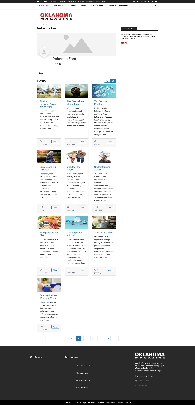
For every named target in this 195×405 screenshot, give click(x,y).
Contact (104, 1)
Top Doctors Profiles (100, 102)
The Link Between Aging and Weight (48, 104)
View (55, 142)
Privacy (98, 1)
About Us (62, 1)
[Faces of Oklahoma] (69, 380)
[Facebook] (130, 1)
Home (39, 25)
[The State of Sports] (69, 366)
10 (108, 338)
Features (72, 6)
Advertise (81, 1)
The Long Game (82, 373)
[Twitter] (152, 1)
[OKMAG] (150, 356)
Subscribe (54, 1)
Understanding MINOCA (48, 168)
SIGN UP (124, 43)
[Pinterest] (141, 1)
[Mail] (137, 1)
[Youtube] (156, 1)
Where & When (97, 6)
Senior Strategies (82, 388)
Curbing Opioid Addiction (75, 234)
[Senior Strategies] (69, 388)
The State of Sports (83, 366)
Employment (90, 1)
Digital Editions (71, 1)
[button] (155, 6)
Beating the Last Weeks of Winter (48, 296)
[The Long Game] (69, 373)
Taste (83, 6)
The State (43, 6)
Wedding (112, 6)
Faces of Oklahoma (83, 380)
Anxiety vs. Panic (103, 232)
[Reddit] (145, 1)
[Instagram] (133, 1)
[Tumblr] (148, 1)
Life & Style (58, 6)
